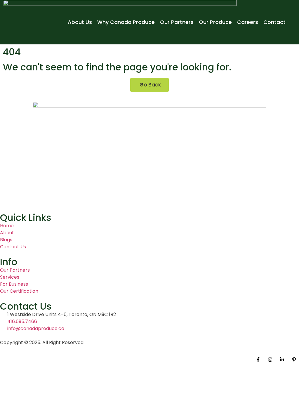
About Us (80, 22)
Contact (274, 22)
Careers (247, 22)
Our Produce (215, 22)
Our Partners (177, 22)
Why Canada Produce (126, 22)
